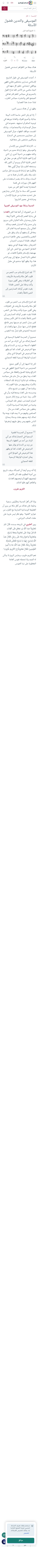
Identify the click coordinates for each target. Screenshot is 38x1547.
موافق (21, 1540)
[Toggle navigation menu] (34, 3)
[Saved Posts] (3, 2)
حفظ (33, 60)
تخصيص (26, 1533)
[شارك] (4, 1535)
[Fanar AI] (4, 1541)
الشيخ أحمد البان (28, 30)
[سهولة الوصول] (7, 2)
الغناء (6, 212)
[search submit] (5, 8)
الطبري (29, 524)
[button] (17, 61)
